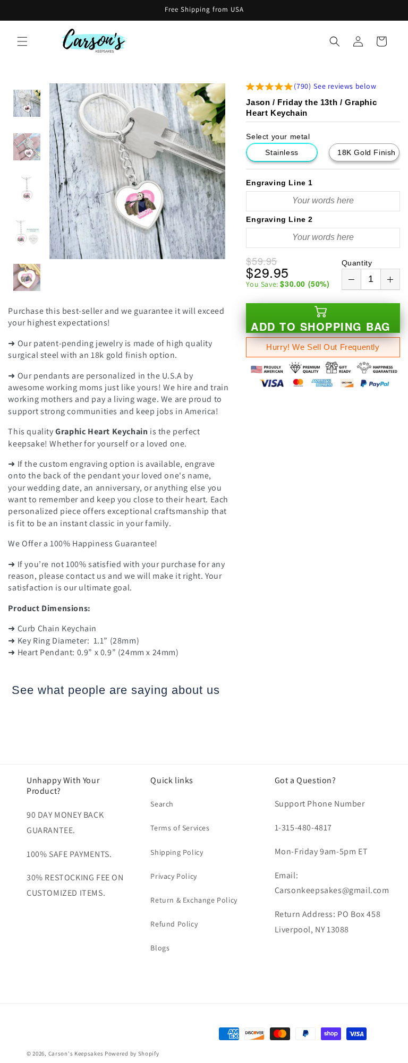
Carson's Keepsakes (76, 1053)
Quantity (357, 263)
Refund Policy (174, 924)
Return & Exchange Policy (193, 900)
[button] (22, 41)
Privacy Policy (173, 876)
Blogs (159, 948)
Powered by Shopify (132, 1053)
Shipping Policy (176, 852)
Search (162, 804)
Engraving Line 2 (279, 219)
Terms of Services (179, 828)
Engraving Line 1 (279, 182)
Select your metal (278, 136)
